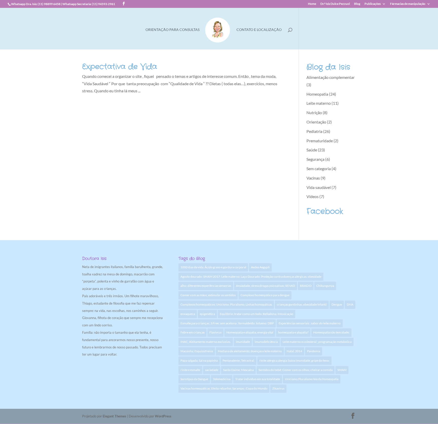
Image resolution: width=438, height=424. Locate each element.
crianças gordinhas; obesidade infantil (302, 304)
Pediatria (314, 131)
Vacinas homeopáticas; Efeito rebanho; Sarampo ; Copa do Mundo (223, 388)
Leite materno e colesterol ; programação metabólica (317, 342)
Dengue (337, 304)
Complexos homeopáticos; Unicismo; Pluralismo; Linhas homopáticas (226, 304)
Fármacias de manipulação (407, 4)
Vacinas (313, 177)
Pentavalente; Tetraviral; (238, 360)
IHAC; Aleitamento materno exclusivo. (205, 342)
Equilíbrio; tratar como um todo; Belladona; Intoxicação (256, 314)
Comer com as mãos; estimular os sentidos (208, 295)
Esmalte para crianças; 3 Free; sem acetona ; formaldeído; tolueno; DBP (227, 323)
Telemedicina (221, 379)
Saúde (311, 149)
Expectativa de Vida (119, 67)
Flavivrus (215, 332)
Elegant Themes (114, 416)
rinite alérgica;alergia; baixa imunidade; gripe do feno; (294, 360)
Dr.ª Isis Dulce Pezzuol (335, 4)
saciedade (211, 370)
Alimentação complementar (330, 77)
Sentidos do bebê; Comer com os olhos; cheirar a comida (296, 370)
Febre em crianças (192, 332)
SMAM (341, 370)
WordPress (163, 416)
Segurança (315, 159)
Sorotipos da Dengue (194, 379)
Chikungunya (325, 286)
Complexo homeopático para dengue (265, 295)
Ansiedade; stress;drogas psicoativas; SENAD (265, 286)
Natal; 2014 (294, 351)
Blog (357, 4)
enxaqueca (187, 314)
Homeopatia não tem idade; (331, 332)
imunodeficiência (266, 342)
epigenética (207, 314)
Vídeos (312, 196)
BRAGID (306, 286)
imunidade (243, 342)
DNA (350, 304)
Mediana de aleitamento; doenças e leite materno (250, 351)
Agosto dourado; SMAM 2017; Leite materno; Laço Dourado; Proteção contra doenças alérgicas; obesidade (250, 276)
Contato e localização (259, 30)
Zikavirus (278, 388)
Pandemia (313, 351)
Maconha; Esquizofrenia (196, 351)
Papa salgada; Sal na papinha (199, 360)
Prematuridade (319, 140)
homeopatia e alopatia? (293, 332)
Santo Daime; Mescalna (238, 370)
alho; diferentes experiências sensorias (205, 286)
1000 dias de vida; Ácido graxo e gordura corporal (213, 267)
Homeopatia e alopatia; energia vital (249, 332)
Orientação (316, 121)
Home (312, 4)
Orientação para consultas (172, 30)
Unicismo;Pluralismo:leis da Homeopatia (311, 379)
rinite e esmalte (190, 370)
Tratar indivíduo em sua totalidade (257, 379)
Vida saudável (318, 187)
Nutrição (314, 112)
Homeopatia (317, 94)
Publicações (372, 4)
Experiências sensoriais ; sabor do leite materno (310, 323)
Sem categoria (318, 168)
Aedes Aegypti (260, 267)
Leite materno (318, 103)
